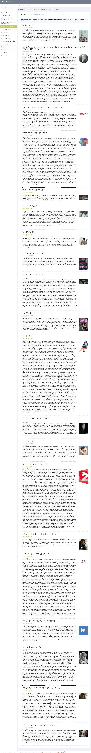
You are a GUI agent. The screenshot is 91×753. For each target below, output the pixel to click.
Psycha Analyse (21, 5)
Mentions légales (56, 752)
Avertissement (34, 752)
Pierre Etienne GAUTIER (27, 27)
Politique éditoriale (48, 752)
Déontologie (40, 752)
